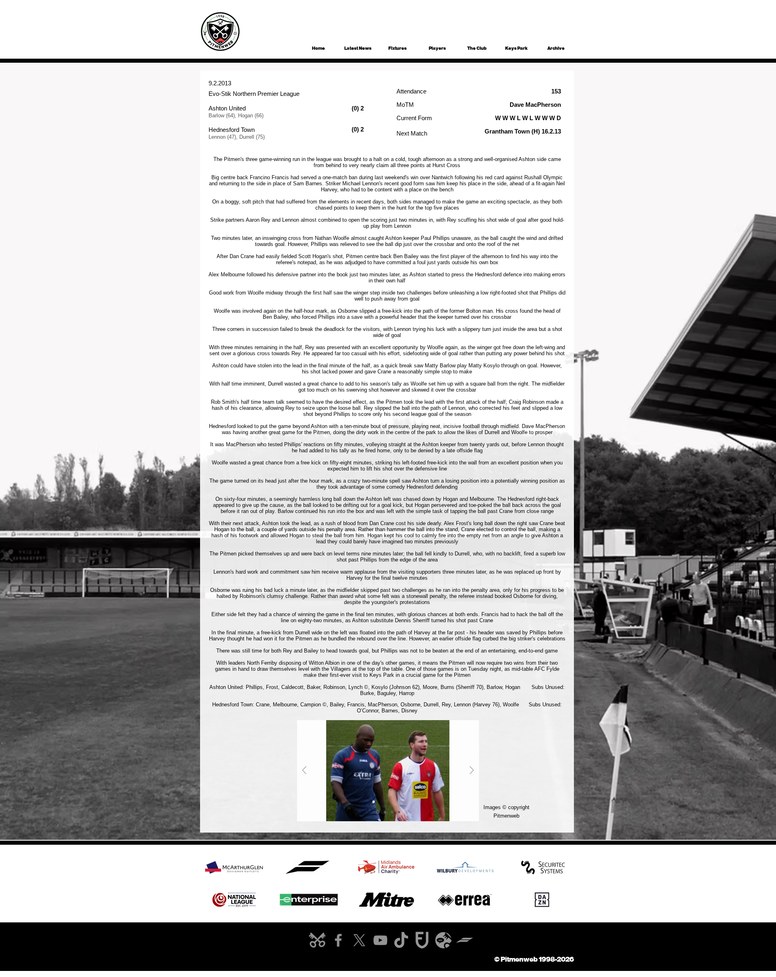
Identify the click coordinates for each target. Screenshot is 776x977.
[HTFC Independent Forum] (443, 940)
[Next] (472, 771)
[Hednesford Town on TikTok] (401, 940)
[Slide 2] (384, 812)
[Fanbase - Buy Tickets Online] (422, 940)
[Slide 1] (377, 812)
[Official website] (317, 940)
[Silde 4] (399, 812)
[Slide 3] (392, 812)
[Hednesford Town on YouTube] (380, 940)
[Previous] (304, 771)
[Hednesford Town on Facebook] (338, 940)
